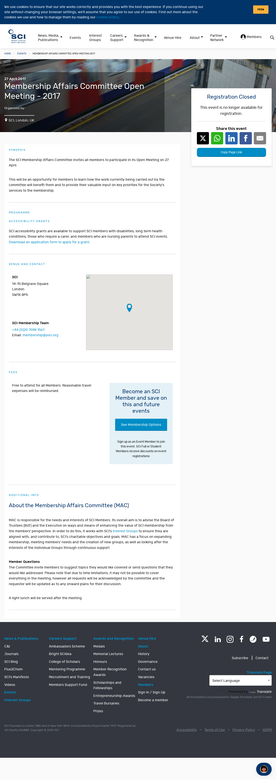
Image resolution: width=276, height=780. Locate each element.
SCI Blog (11, 661)
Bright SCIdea (60, 654)
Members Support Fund (68, 685)
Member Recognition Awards (110, 672)
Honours (100, 661)
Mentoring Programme (67, 669)
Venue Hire (172, 37)
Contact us (147, 669)
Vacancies (146, 677)
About (195, 37)
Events (75, 37)
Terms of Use (214, 730)
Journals (11, 654)
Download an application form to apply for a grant (49, 242)
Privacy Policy (243, 730)
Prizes (98, 711)
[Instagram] (230, 639)
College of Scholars (64, 661)
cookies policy (107, 17)
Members (254, 37)
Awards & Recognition (143, 38)
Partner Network (217, 38)
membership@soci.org (40, 335)
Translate (264, 691)
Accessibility (186, 730)
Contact (262, 658)
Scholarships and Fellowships (107, 685)
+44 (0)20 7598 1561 (28, 330)
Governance (148, 661)
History (143, 654)
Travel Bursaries (106, 703)
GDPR (267, 730)
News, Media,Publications (48, 38)
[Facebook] (242, 639)
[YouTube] (266, 639)
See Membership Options (141, 424)
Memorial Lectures (108, 654)
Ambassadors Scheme (67, 646)
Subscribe (240, 658)
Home (7, 53)
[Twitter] (205, 640)
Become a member (153, 700)
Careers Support (116, 38)
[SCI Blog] (253, 639)
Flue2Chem (13, 669)
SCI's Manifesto (16, 677)
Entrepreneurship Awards (114, 696)
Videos (9, 685)
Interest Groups (95, 38)
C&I (7, 646)
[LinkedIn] (218, 639)
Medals (99, 646)
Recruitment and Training (69, 677)
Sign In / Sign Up (151, 692)
